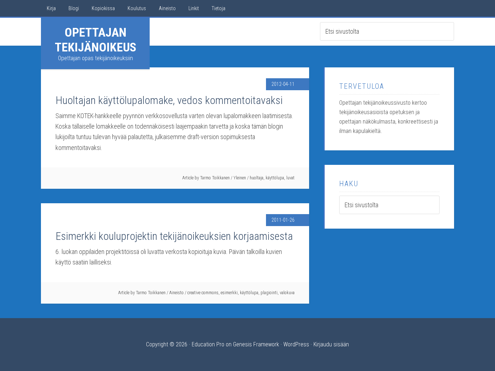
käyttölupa (275, 177)
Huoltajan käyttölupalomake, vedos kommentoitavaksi (169, 100)
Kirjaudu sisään (331, 344)
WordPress (296, 344)
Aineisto (176, 292)
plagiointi (269, 292)
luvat (290, 177)
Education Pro (208, 344)
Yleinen (239, 177)
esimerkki (229, 292)
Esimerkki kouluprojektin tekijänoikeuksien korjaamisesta (174, 236)
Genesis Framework (256, 344)
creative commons (203, 292)
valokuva (287, 292)
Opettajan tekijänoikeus (95, 39)
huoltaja (256, 177)
